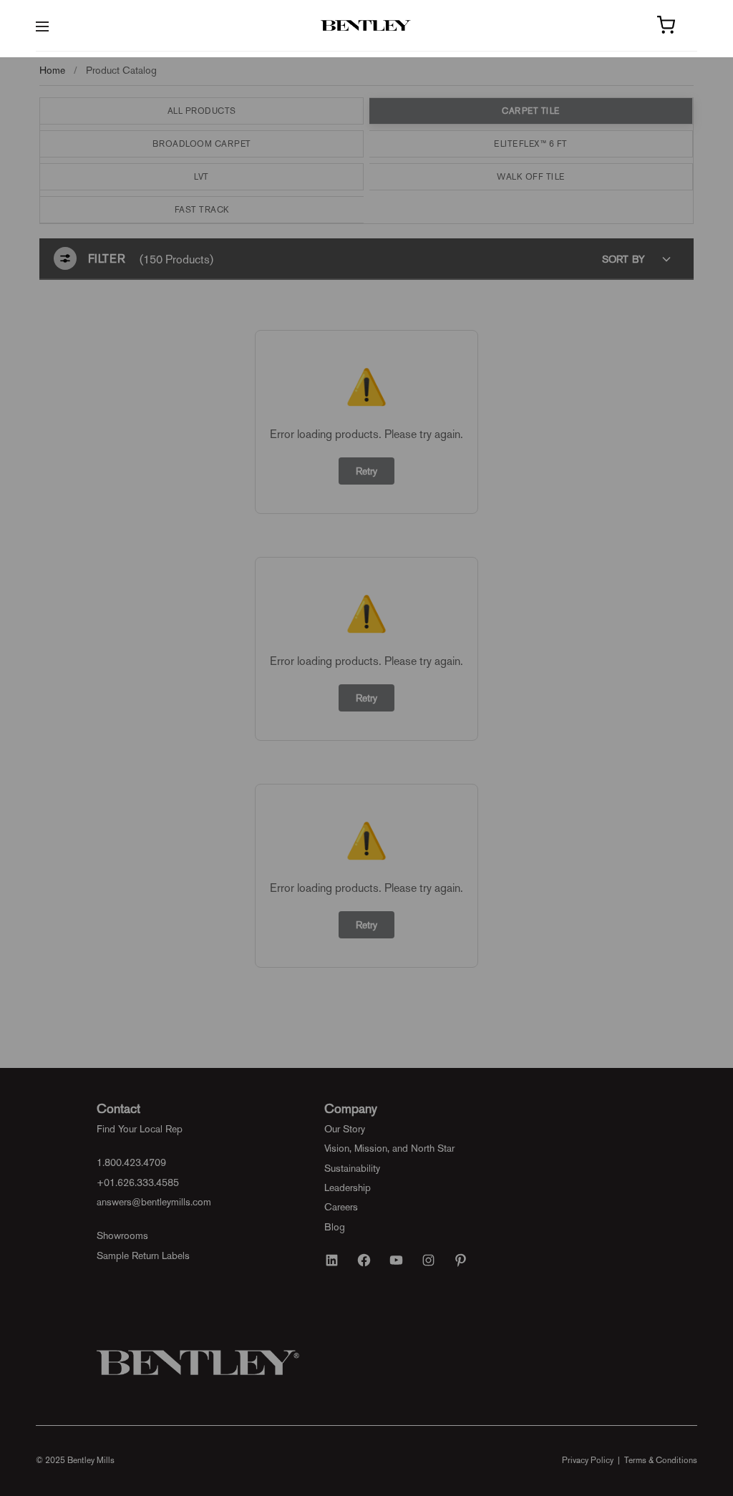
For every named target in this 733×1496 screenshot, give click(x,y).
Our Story (344, 1129)
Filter (106, 259)
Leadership (347, 1187)
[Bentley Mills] (367, 25)
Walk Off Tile (531, 177)
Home (52, 70)
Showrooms (122, 1235)
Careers (341, 1207)
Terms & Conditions (660, 1460)
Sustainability (352, 1168)
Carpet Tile (531, 111)
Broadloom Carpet (201, 144)
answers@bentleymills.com (154, 1202)
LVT (201, 177)
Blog (334, 1227)
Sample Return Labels (143, 1255)
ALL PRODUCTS (202, 111)
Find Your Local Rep (140, 1129)
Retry (366, 471)
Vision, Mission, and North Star (389, 1148)
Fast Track (202, 210)
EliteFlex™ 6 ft (531, 144)
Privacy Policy (587, 1460)
